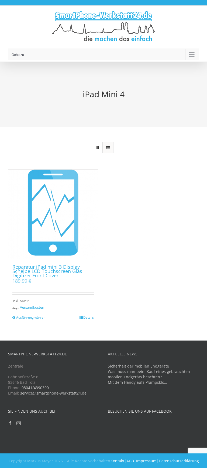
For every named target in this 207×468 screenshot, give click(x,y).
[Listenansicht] (108, 147)
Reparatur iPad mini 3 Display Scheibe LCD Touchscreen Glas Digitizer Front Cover (47, 271)
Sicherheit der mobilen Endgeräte (138, 366)
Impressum (146, 460)
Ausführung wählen (30, 317)
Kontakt (117, 460)
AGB (130, 460)
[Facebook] (10, 423)
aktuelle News (122, 353)
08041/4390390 (35, 387)
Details (88, 317)
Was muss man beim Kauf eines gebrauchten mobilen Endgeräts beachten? (149, 374)
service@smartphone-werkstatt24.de (53, 393)
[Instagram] (18, 423)
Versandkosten (32, 307)
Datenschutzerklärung (179, 460)
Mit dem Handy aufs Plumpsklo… (137, 382)
